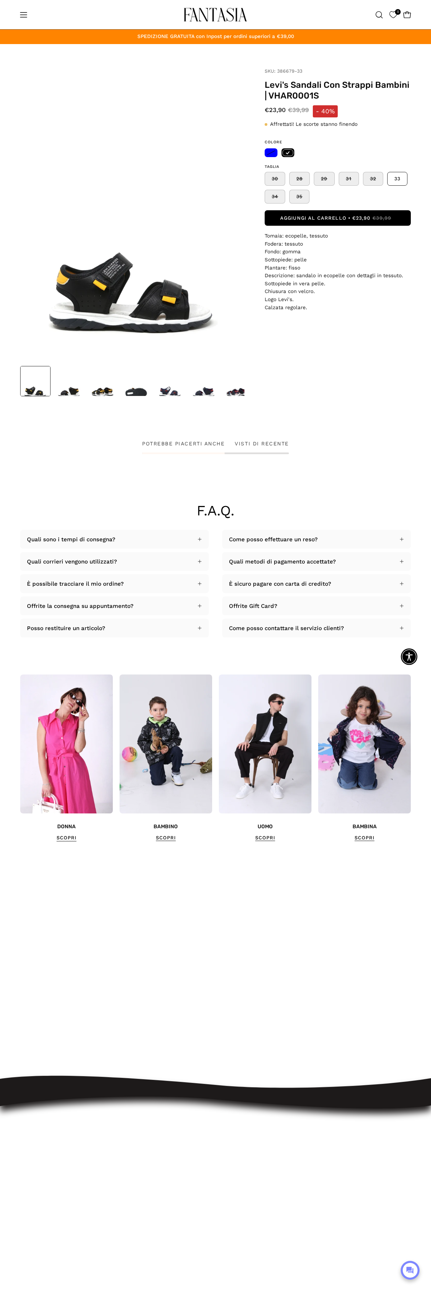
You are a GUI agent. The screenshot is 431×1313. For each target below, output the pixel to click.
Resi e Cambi (138, 1155)
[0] (393, 15)
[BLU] (271, 152)
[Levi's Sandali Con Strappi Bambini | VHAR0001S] (35, 381)
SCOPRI (66, 837)
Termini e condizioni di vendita (162, 1178)
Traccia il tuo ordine (147, 1132)
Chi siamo (133, 1225)
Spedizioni (134, 1143)
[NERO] (287, 152)
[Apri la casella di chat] (410, 1270)
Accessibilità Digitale (148, 1190)
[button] (379, 15)
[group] (215, 758)
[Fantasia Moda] (215, 14)
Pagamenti (134, 1166)
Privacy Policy (138, 1201)
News (127, 1236)
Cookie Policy (138, 1213)
